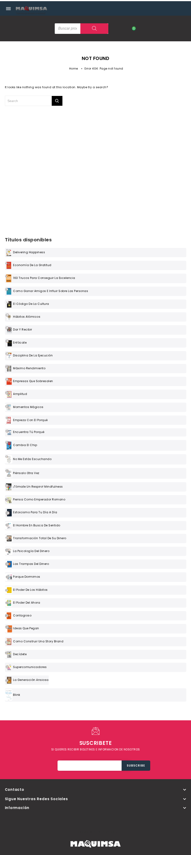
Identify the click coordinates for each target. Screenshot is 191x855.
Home (73, 68)
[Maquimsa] (31, 13)
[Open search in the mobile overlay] (81, 28)
